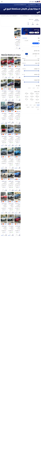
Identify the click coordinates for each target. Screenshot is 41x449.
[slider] (38, 60)
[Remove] (38, 43)
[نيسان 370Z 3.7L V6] (11, 68)
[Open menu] (14, 2)
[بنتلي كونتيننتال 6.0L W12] (4, 158)
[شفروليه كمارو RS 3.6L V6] (4, 90)
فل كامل (29, 87)
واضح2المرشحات (24, 38)
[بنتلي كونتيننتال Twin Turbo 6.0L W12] (4, 181)
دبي (38, 105)
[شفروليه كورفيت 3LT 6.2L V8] (11, 113)
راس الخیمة (37, 107)
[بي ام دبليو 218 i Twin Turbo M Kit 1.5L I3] (17, 136)
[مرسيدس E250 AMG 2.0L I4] (11, 225)
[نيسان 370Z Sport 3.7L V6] (11, 90)
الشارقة (33, 107)
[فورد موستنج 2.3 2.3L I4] (11, 203)
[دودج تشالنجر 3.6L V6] (17, 158)
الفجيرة (27, 105)
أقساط (27, 55)
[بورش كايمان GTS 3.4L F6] (17, 39)
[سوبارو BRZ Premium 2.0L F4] (17, 181)
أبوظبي (35, 105)
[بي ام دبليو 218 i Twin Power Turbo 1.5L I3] (11, 136)
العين (38, 109)
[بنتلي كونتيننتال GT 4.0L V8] (11, 158)
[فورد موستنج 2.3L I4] (4, 203)
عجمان (31, 105)
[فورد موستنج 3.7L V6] (4, 136)
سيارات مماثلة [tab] (31, 19)
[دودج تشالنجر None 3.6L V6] (17, 113)
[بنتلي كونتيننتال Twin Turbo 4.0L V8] (11, 181)
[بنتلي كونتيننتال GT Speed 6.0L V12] (4, 225)
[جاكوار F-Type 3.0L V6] (4, 68)
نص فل (34, 87)
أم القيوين (28, 107)
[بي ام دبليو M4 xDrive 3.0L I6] (17, 203)
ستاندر (38, 87)
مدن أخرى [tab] (36, 19)
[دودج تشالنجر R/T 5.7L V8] (17, 90)
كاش (35, 55)
